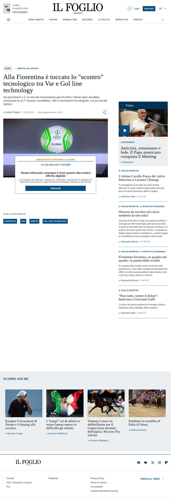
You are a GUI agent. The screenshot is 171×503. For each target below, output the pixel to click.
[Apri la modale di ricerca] (162, 20)
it (160, 9)
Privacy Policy (97, 478)
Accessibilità (96, 487)
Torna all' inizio (150, 479)
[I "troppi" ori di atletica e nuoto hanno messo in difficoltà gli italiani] (64, 403)
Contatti (10, 478)
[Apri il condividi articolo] (105, 112)
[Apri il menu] (8, 20)
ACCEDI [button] (65, 164)
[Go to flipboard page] (166, 462)
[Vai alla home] (78, 8)
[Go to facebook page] (138, 462)
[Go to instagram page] (159, 462)
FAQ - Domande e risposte (19, 482)
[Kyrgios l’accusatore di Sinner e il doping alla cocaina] (23, 403)
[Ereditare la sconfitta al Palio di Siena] (147, 403)
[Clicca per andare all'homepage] (28, 462)
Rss (8, 487)
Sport (8, 68)
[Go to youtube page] (145, 462)
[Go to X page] (152, 462)
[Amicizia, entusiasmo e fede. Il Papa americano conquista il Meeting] (143, 123)
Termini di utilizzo (98, 482)
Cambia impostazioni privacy (104, 491)
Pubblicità (53, 478)
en (165, 9)
